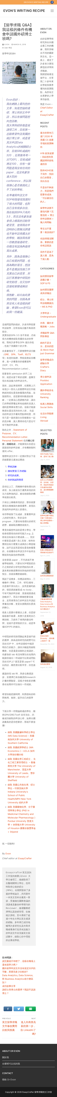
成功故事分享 (8, 986)
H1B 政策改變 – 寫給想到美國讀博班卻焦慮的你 (47, 158)
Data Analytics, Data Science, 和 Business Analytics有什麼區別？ (17, 979)
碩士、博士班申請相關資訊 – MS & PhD (47, 303)
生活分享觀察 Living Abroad (47, 417)
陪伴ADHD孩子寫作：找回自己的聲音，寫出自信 (47, 175)
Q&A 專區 (8, 48)
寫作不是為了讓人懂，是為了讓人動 (47, 255)
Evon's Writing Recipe (24, 11)
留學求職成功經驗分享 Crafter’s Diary (47, 365)
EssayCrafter (25, 858)
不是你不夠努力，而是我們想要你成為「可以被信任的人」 (47, 194)
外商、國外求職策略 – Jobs (47, 325)
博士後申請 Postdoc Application (46, 380)
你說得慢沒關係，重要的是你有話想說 (47, 242)
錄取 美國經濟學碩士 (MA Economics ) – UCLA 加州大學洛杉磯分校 (21, 751)
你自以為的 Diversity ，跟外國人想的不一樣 (47, 638)
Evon (6, 44)
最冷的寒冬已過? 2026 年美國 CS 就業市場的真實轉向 (47, 139)
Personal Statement (12, 440)
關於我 (5, 1057)
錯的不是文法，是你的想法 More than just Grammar (47, 348)
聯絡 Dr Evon (9, 1079)
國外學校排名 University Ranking (47, 394)
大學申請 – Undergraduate (47, 315)
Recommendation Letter (14, 437)
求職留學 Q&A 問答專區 (47, 334)
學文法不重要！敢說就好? (47, 230)
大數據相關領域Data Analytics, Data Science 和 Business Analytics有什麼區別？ (47, 604)
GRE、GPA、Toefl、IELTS (17, 354)
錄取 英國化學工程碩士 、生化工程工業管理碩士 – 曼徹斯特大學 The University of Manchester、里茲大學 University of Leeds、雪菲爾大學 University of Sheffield (22, 770)
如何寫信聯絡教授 (47, 576)
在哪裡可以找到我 (11, 1063)
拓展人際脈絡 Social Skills (47, 405)
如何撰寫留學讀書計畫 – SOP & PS (47, 280)
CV (14, 433)
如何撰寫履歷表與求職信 (47, 291)
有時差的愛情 (45, 664)
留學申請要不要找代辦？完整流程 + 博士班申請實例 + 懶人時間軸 (47, 215)
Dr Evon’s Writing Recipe (36, 2)
